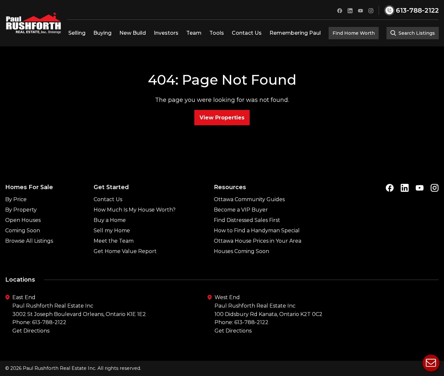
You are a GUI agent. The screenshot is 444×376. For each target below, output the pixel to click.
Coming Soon (22, 230)
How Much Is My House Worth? (135, 210)
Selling (76, 33)
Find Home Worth (354, 33)
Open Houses (23, 220)
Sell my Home (112, 230)
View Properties (222, 118)
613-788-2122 (49, 322)
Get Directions (30, 331)
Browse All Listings (29, 241)
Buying (102, 33)
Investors (166, 33)
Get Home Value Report (125, 251)
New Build (132, 33)
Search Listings (416, 33)
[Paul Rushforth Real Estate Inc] (33, 23)
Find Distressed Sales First (247, 220)
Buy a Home (110, 220)
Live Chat (431, 363)
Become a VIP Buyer (241, 210)
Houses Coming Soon (241, 251)
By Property (21, 210)
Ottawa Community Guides (249, 199)
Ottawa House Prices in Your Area (257, 241)
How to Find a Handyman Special (257, 230)
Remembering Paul (295, 33)
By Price (16, 199)
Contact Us (247, 33)
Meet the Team (114, 241)
